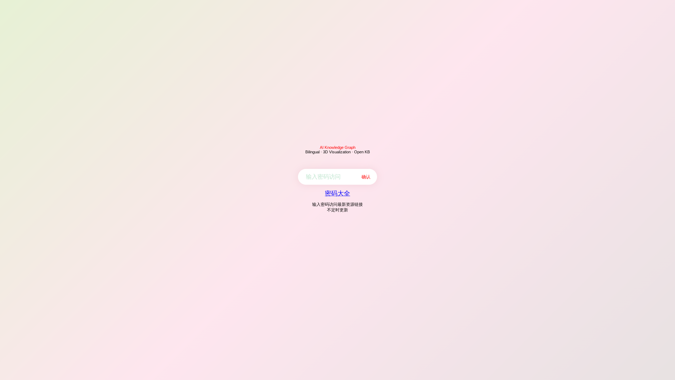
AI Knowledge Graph (337, 147)
